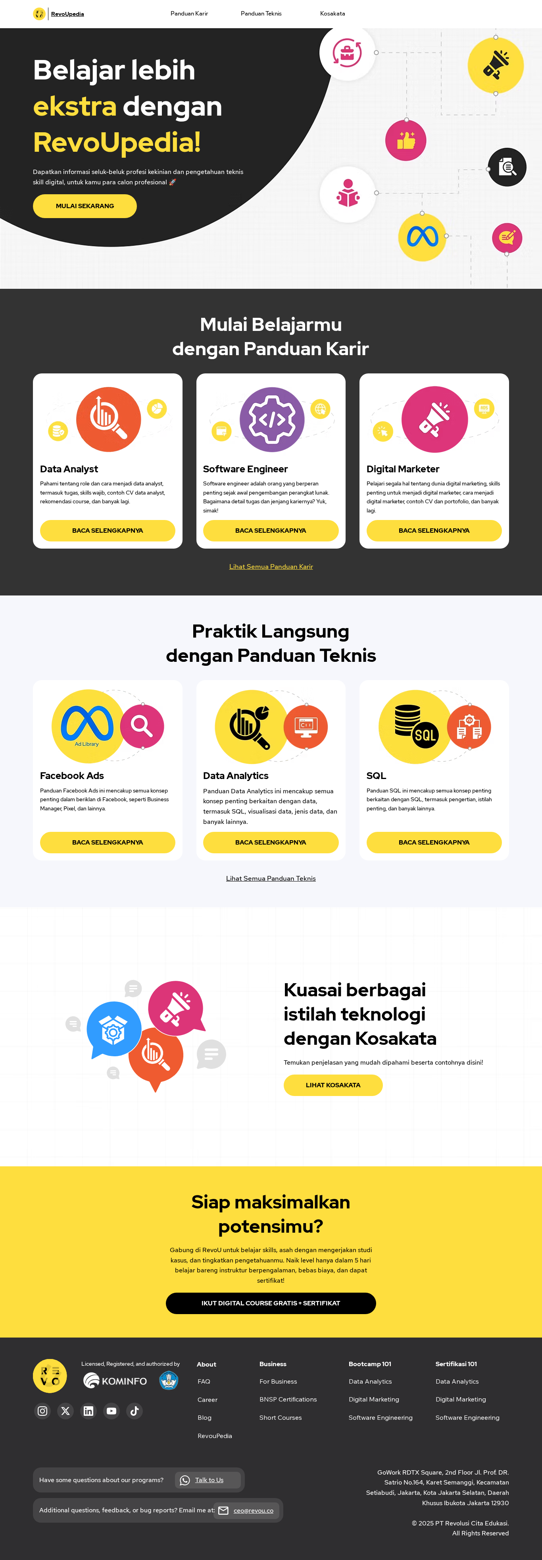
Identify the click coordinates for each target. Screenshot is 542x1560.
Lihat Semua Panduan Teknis (271, 878)
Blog (204, 1417)
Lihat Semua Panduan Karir (271, 566)
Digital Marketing (461, 1399)
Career (207, 1399)
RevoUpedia (67, 13)
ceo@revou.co (253, 1510)
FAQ (204, 1381)
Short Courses (280, 1417)
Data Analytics (457, 1381)
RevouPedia (215, 1436)
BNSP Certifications (288, 1399)
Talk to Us (209, 1480)
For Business (278, 1381)
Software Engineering (468, 1417)
